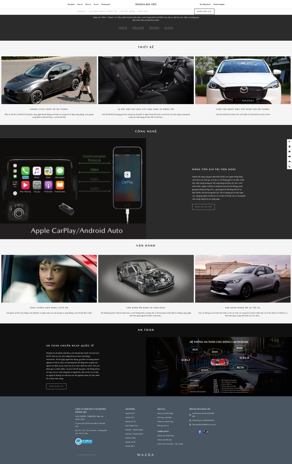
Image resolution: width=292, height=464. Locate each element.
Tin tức (96, 21)
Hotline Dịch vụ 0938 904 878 (203, 438)
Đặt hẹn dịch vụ (163, 443)
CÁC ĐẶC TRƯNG (128, 28)
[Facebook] (200, 449)
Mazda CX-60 (130, 455)
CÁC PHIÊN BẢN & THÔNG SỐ (103, 28)
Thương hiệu (105, 21)
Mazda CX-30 (130, 439)
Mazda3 (128, 447)
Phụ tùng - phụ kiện (164, 435)
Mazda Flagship (218, 21)
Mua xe (80, 21)
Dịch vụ (88, 21)
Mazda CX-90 (130, 459)
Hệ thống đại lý (205, 21)
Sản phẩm (71, 21)
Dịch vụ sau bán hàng (165, 431)
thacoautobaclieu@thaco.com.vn (204, 442)
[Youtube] (206, 449)
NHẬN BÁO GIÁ (204, 28)
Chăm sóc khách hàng (165, 439)
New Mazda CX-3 (131, 443)
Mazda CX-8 (129, 431)
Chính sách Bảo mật (164, 457)
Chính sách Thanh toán (165, 453)
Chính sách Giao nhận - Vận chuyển (170, 461)
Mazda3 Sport (138, 447)
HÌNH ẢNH (143, 28)
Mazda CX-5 (129, 435)
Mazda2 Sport (138, 451)
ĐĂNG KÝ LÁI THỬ (203, 224)
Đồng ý (180, 8)
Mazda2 (82, 28)
